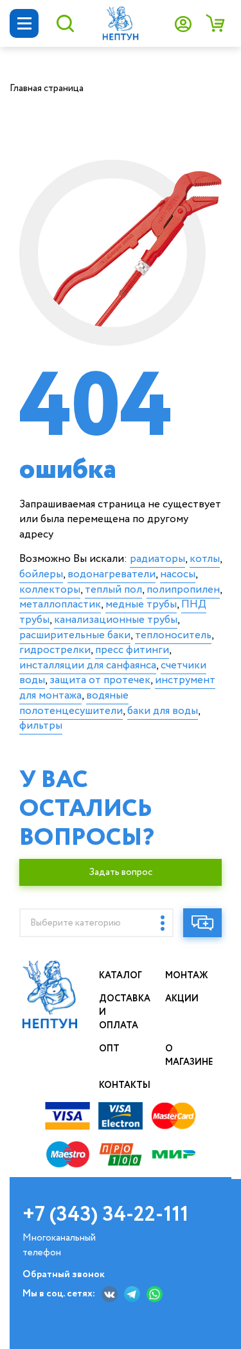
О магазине (189, 1055)
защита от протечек (99, 680)
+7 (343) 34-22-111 (105, 1215)
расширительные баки (74, 635)
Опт (109, 1048)
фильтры (40, 726)
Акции (182, 998)
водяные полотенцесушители (74, 703)
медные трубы (141, 605)
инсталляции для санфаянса (87, 666)
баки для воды (162, 711)
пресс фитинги (132, 650)
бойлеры (41, 574)
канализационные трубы (115, 620)
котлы (205, 559)
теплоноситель (173, 635)
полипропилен (183, 590)
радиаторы (157, 559)
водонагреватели (111, 574)
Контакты (124, 1085)
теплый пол (113, 590)
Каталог (120, 975)
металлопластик (60, 605)
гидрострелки (55, 650)
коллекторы (49, 590)
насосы (177, 574)
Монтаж (186, 975)
